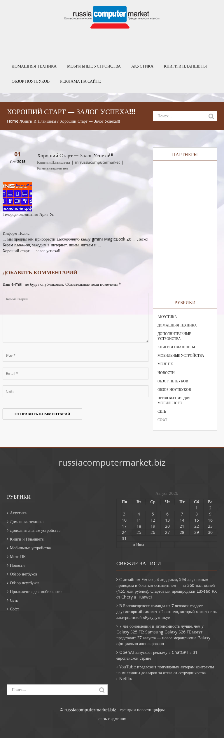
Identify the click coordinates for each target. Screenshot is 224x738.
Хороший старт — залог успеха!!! (32, 250)
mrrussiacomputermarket (97, 162)
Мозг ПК (165, 363)
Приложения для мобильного (174, 400)
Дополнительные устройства (174, 336)
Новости (166, 372)
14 (182, 520)
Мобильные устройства (94, 66)
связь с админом (112, 718)
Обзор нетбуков (173, 381)
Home (12, 121)
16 (210, 520)
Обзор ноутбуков (31, 81)
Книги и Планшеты (185, 66)
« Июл (138, 544)
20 (167, 526)
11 (138, 520)
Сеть (162, 411)
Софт (162, 419)
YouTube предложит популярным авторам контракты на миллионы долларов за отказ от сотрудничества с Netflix (165, 672)
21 (182, 526)
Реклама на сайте (80, 81)
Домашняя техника (34, 66)
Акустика (142, 66)
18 (138, 526)
